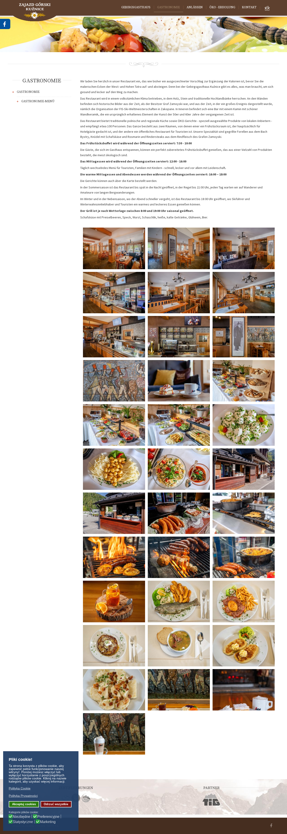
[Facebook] (271, 826)
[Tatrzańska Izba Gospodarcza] (211, 799)
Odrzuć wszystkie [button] (56, 804)
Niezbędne (21, 816)
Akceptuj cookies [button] (24, 804)
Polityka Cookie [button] (19, 788)
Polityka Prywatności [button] (23, 796)
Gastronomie (28, 92)
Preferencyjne (48, 816)
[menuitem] (136, 7)
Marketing (48, 821)
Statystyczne (23, 821)
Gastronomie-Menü (37, 101)
